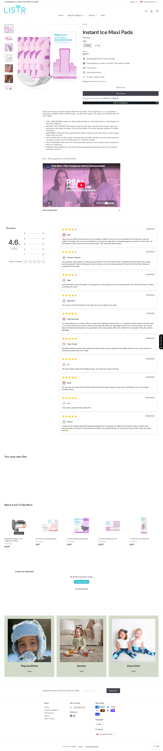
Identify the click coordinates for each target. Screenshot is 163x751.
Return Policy (49, 719)
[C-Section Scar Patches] (144, 529)
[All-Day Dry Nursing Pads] (50, 529)
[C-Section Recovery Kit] (112, 529)
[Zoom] (47, 57)
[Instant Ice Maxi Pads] (16, 479)
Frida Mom (26, 505)
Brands (92, 15)
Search (47, 716)
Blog (103, 15)
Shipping (86, 81)
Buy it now (120, 93)
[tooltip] (157, 102)
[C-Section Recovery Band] (81, 529)
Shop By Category (75, 15)
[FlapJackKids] (29, 640)
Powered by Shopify (91, 746)
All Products (49, 713)
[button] (34, 233)
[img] (69, 229)
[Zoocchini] (133, 640)
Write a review (81, 582)
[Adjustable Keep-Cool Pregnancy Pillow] (18, 530)
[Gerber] (81, 640)
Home (60, 15)
